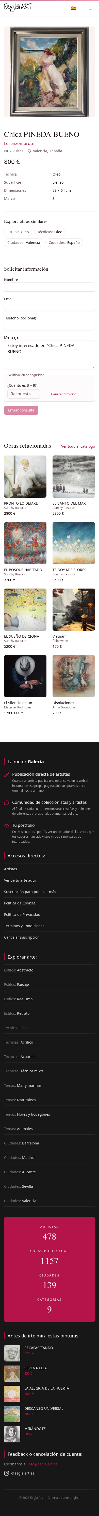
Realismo (18, 999)
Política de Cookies (20, 903)
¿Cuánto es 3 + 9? (22, 385)
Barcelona (21, 1143)
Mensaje (11, 337)
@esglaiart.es (22, 1473)
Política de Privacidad (22, 914)
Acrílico (18, 1042)
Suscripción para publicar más (30, 891)
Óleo (18, 231)
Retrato (16, 1013)
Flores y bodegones (27, 1114)
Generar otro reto (63, 394)
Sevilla (18, 1186)
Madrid (19, 1157)
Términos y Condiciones (24, 925)
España (56, 150)
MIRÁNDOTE (35, 1428)
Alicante (20, 1172)
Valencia (40, 150)
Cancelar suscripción (22, 937)
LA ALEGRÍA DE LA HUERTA (46, 1388)
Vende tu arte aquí (20, 880)
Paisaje (16, 984)
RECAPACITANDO (38, 1347)
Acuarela (20, 1056)
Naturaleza (20, 1099)
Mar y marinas (23, 1085)
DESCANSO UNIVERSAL (43, 1408)
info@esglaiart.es (42, 1464)
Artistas (10, 869)
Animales (18, 1128)
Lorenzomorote (19, 143)
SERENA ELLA (35, 1368)
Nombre (11, 279)
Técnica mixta (24, 1071)
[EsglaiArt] (18, 8)
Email (8, 298)
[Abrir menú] (90, 8)
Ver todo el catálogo (78, 446)
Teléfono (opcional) (20, 318)
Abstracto (18, 970)
